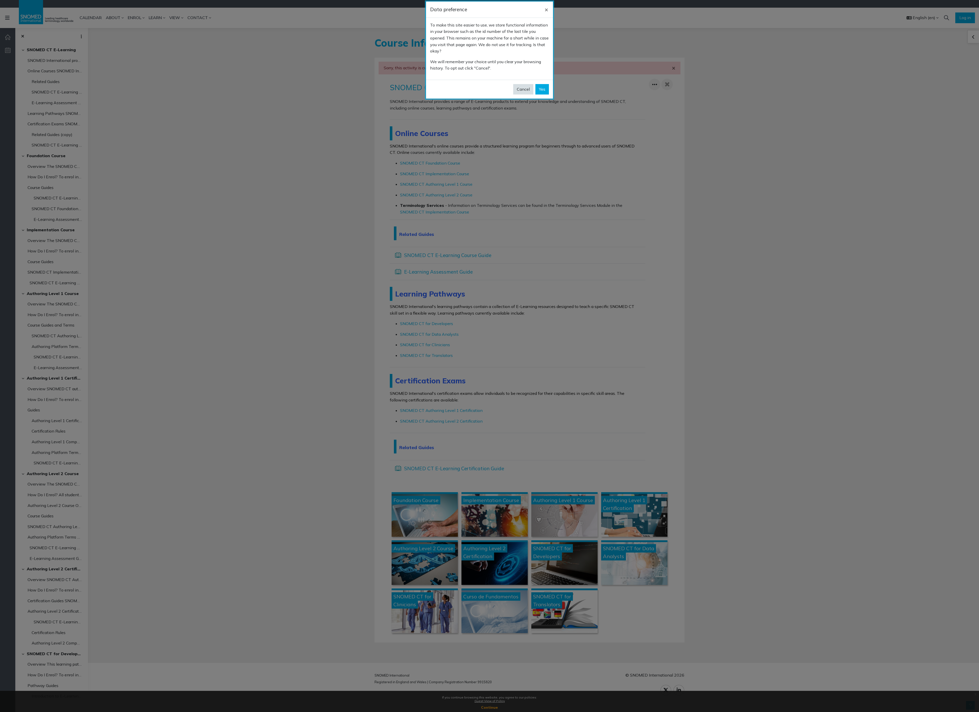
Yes (542, 89)
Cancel (523, 89)
